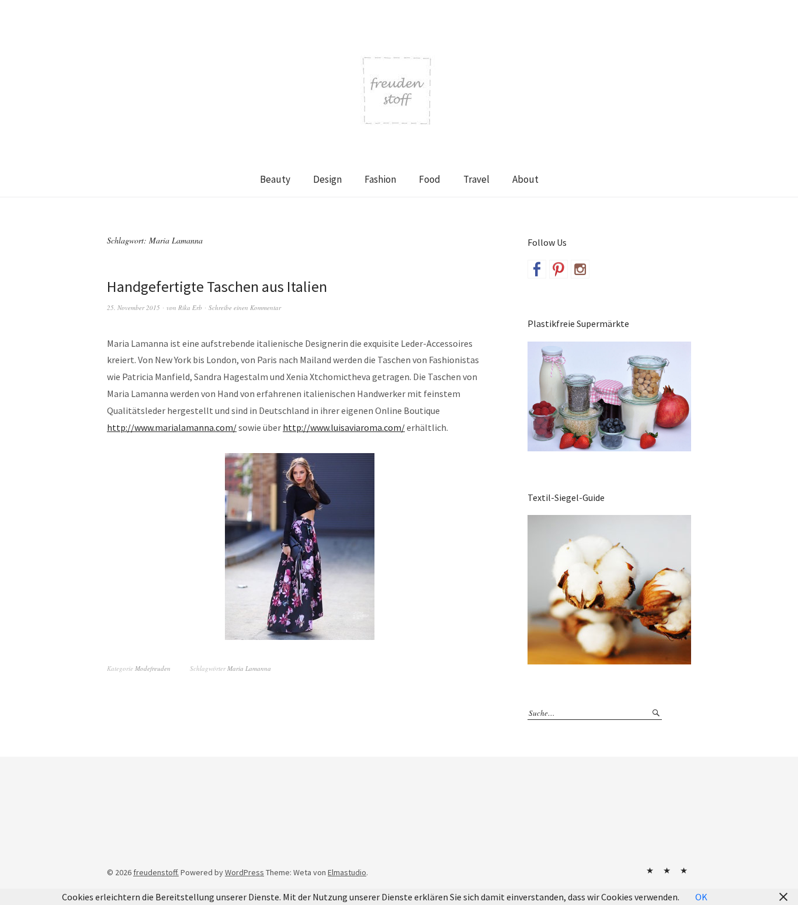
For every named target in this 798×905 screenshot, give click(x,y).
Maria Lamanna (249, 668)
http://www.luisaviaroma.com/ (344, 427)
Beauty (275, 179)
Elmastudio (347, 872)
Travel (476, 179)
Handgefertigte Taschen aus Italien (217, 286)
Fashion (380, 179)
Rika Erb (190, 307)
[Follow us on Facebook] (537, 269)
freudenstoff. (156, 872)
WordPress (244, 872)
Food (429, 179)
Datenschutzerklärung (683, 870)
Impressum (666, 870)
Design (327, 179)
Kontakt (649, 870)
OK (701, 897)
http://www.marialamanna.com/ (172, 427)
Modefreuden (153, 668)
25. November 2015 (133, 307)
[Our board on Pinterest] (558, 269)
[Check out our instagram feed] (580, 269)
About (525, 179)
